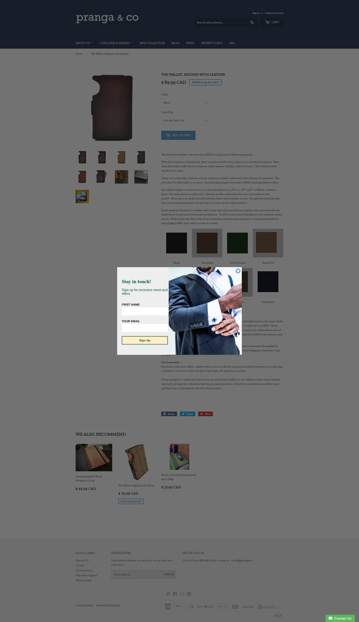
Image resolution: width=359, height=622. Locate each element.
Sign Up (144, 340)
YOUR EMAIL (131, 321)
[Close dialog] (238, 271)
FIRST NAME (131, 304)
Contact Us (342, 618)
